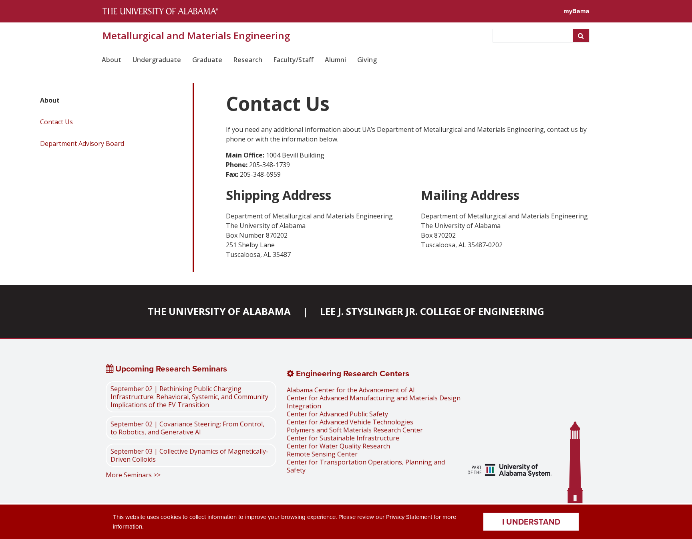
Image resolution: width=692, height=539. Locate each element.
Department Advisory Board (82, 143)
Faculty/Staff (294, 59)
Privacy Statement (409, 517)
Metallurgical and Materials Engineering (196, 35)
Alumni (335, 59)
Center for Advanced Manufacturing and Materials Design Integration (374, 402)
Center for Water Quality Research (338, 446)
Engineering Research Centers (351, 373)
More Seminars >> (133, 474)
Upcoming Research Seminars (170, 369)
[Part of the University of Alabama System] (510, 471)
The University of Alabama (219, 311)
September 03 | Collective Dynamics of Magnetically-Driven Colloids (189, 455)
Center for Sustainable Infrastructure (343, 438)
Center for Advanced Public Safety (337, 414)
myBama (576, 11)
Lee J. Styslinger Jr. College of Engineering (432, 311)
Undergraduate (157, 59)
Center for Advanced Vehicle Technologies (350, 422)
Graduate (207, 59)
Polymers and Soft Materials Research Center (355, 430)
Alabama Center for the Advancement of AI (351, 390)
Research (247, 59)
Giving (367, 59)
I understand (531, 522)
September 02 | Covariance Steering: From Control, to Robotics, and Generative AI (187, 428)
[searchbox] (534, 35)
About (111, 59)
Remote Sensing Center (322, 454)
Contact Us (56, 121)
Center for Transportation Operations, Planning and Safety (366, 466)
